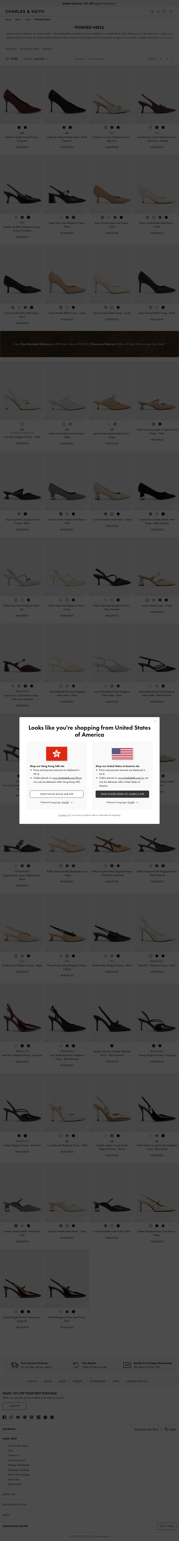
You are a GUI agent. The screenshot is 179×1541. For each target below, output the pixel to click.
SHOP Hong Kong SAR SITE (56, 794)
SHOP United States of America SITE (122, 794)
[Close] (155, 721)
